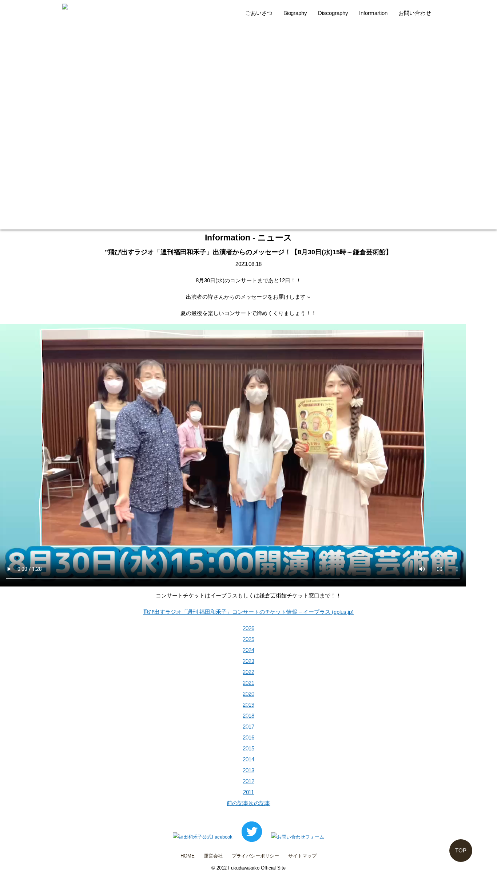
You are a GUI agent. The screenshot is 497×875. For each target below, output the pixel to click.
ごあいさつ (259, 13)
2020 (248, 694)
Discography (333, 13)
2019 (248, 705)
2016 (248, 737)
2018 (248, 716)
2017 (248, 726)
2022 (248, 672)
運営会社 (213, 856)
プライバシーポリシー (255, 856)
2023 (248, 661)
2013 (248, 770)
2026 (248, 628)
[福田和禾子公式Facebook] (202, 837)
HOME (187, 856)
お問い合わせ (414, 13)
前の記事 (238, 803)
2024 (248, 650)
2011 (248, 792)
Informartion (373, 13)
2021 (248, 683)
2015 (248, 748)
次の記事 (259, 803)
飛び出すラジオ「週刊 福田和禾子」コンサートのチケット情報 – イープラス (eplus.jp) (248, 612)
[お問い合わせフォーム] (297, 837)
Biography (295, 13)
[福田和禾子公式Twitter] (252, 837)
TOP (460, 850)
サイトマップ (302, 856)
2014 (248, 759)
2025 (248, 639)
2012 (248, 781)
